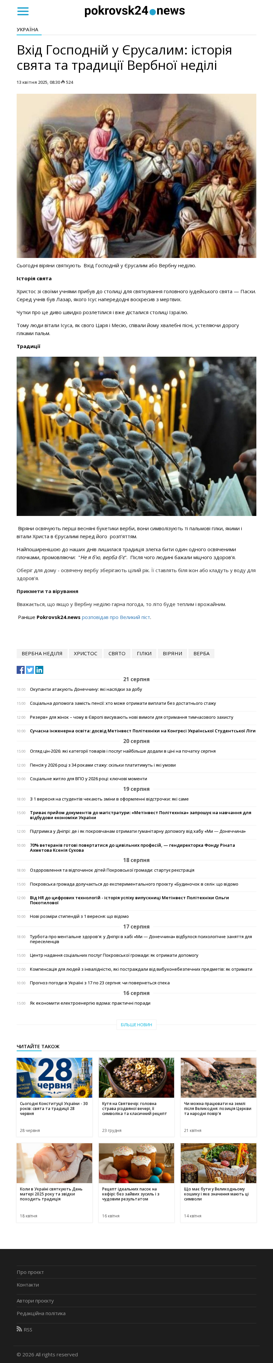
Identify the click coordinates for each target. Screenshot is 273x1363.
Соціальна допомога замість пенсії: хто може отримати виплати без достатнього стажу (123, 703)
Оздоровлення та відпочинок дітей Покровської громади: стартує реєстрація (112, 870)
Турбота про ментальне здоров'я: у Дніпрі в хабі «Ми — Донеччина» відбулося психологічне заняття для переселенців (141, 939)
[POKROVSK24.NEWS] (135, 10)
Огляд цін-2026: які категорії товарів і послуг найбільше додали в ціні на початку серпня (123, 751)
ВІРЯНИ (172, 653)
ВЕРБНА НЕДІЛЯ (42, 653)
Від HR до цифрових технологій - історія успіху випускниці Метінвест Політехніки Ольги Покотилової (129, 900)
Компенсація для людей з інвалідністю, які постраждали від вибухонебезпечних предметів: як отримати (141, 969)
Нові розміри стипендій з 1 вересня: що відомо (79, 916)
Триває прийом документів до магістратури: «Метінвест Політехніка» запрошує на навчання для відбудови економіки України (140, 815)
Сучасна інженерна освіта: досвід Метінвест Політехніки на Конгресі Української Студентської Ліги (143, 730)
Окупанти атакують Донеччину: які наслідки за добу (86, 689)
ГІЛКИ (144, 653)
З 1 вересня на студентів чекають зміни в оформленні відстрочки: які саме (109, 799)
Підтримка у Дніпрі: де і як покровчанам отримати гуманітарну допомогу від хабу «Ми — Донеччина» (138, 831)
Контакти (28, 1284)
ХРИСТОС (85, 653)
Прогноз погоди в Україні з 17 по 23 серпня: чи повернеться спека (100, 982)
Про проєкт (30, 1272)
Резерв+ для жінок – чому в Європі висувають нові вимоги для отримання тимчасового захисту (131, 717)
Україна (27, 29)
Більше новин (136, 1025)
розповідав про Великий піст (116, 617)
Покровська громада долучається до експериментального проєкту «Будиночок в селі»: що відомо (134, 884)
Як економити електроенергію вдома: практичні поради (90, 1003)
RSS (28, 1329)
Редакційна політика (41, 1313)
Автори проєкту (35, 1300)
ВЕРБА (201, 653)
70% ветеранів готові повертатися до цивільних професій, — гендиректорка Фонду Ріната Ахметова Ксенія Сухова (132, 848)
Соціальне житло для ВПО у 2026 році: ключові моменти (88, 778)
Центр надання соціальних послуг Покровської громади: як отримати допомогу (114, 955)
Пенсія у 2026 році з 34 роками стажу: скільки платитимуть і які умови (103, 765)
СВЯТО (117, 653)
